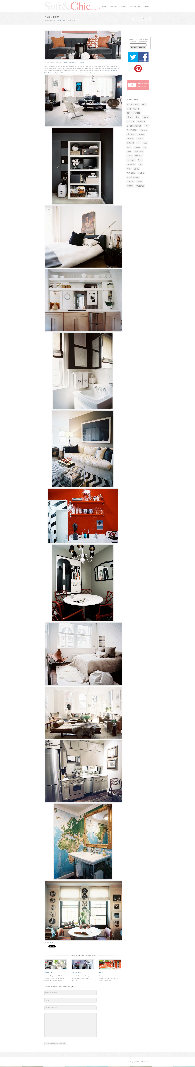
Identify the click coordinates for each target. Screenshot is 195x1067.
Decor (143, 130)
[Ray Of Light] (55, 968)
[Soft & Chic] (73, 11)
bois (145, 117)
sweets (130, 181)
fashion (140, 139)
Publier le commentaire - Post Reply (55, 1043)
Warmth (101, 972)
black (130, 117)
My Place (138, 156)
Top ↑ (149, 1062)
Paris (140, 164)
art (144, 104)
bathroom (133, 108)
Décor (104, 6)
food (139, 143)
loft (145, 147)
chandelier (134, 125)
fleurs (130, 142)
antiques (133, 104)
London (129, 151)
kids (128, 147)
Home (147, 6)
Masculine (139, 151)
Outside (131, 164)
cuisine (132, 130)
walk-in (130, 186)
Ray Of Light (48, 972)
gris (145, 143)
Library (137, 147)
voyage (140, 181)
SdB (141, 173)
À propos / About (136, 6)
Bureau (141, 121)
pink (136, 168)
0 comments (81, 62)
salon (131, 173)
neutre (131, 160)
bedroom (133, 112)
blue (137, 117)
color (146, 126)
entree (130, 138)
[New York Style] (83, 968)
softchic (72, 62)
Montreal (129, 155)
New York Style (76, 972)
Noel (140, 160)
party (128, 169)
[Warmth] (110, 968)
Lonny (51, 942)
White (140, 185)
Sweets (123, 6)
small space (133, 177)
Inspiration (113, 6)
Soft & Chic (142, 1062)
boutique (130, 121)
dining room (135, 134)
